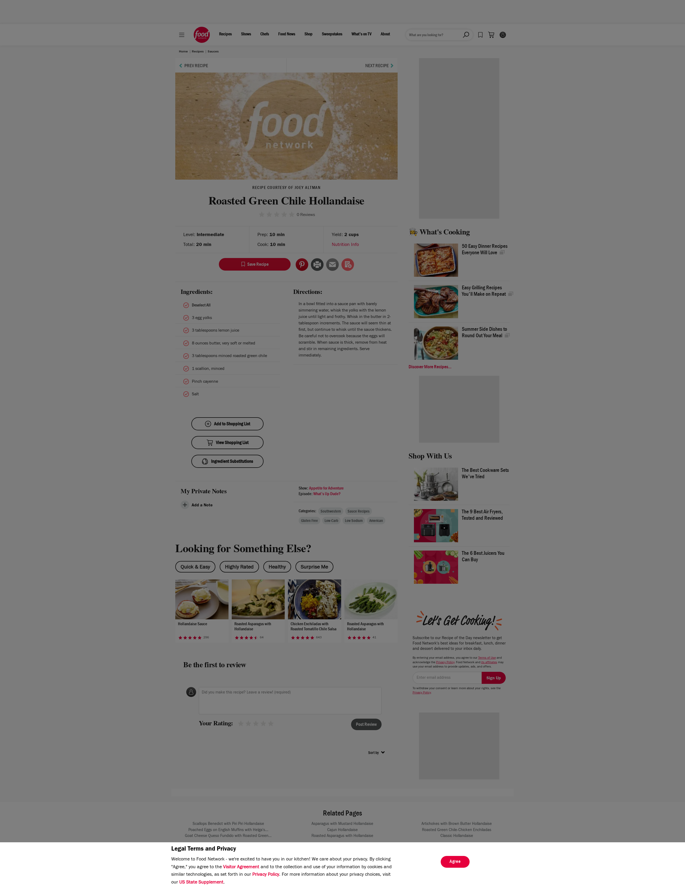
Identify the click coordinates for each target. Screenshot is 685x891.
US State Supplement (201, 882)
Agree (455, 862)
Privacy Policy (265, 875)
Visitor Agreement (241, 867)
